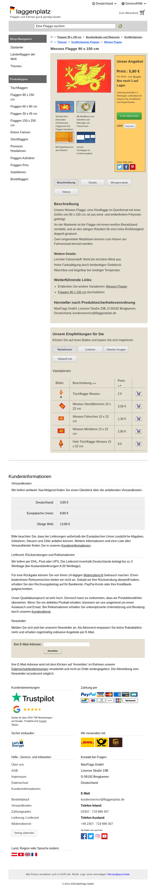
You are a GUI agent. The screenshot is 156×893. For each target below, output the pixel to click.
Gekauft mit (65, 358)
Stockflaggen (19, 139)
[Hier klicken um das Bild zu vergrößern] (84, 95)
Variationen (64, 349)
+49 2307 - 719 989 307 (97, 823)
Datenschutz (19, 782)
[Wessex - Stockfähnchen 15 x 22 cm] (61, 410)
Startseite (16, 47)
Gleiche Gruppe (116, 349)
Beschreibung (66, 182)
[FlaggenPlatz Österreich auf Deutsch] (14, 855)
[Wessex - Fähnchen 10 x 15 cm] (61, 422)
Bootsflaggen (19, 179)
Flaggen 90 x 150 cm (22, 97)
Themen (16, 66)
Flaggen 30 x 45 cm (23, 113)
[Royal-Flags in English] (27, 855)
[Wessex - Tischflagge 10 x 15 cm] (61, 397)
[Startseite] (51, 37)
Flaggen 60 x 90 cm (23, 106)
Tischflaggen (19, 87)
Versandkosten (21, 805)
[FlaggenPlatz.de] (42, 13)
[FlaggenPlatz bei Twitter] (91, 838)
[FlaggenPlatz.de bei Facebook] (84, 838)
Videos (66, 191)
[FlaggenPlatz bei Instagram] (98, 838)
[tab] (66, 182)
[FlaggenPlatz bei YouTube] (104, 838)
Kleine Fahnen (20, 132)
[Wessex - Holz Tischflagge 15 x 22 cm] (61, 447)
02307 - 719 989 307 (95, 811)
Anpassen (129, 126)
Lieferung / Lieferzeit (25, 817)
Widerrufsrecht (21, 823)
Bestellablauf (20, 799)
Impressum (18, 776)
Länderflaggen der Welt (22, 57)
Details (93, 182)
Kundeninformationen (26, 788)
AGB (14, 770)
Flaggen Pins (19, 165)
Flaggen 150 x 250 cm (23, 123)
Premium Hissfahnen (18, 149)
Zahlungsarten (21, 811)
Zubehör (90, 349)
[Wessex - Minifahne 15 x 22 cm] (61, 435)
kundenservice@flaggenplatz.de (94, 313)
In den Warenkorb (129, 116)
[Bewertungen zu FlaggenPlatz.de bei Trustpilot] (32, 701)
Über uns (17, 764)
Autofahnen (18, 172)
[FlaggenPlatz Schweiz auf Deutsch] (21, 855)
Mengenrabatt (119, 182)
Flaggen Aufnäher (22, 158)
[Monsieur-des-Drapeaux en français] (34, 855)
